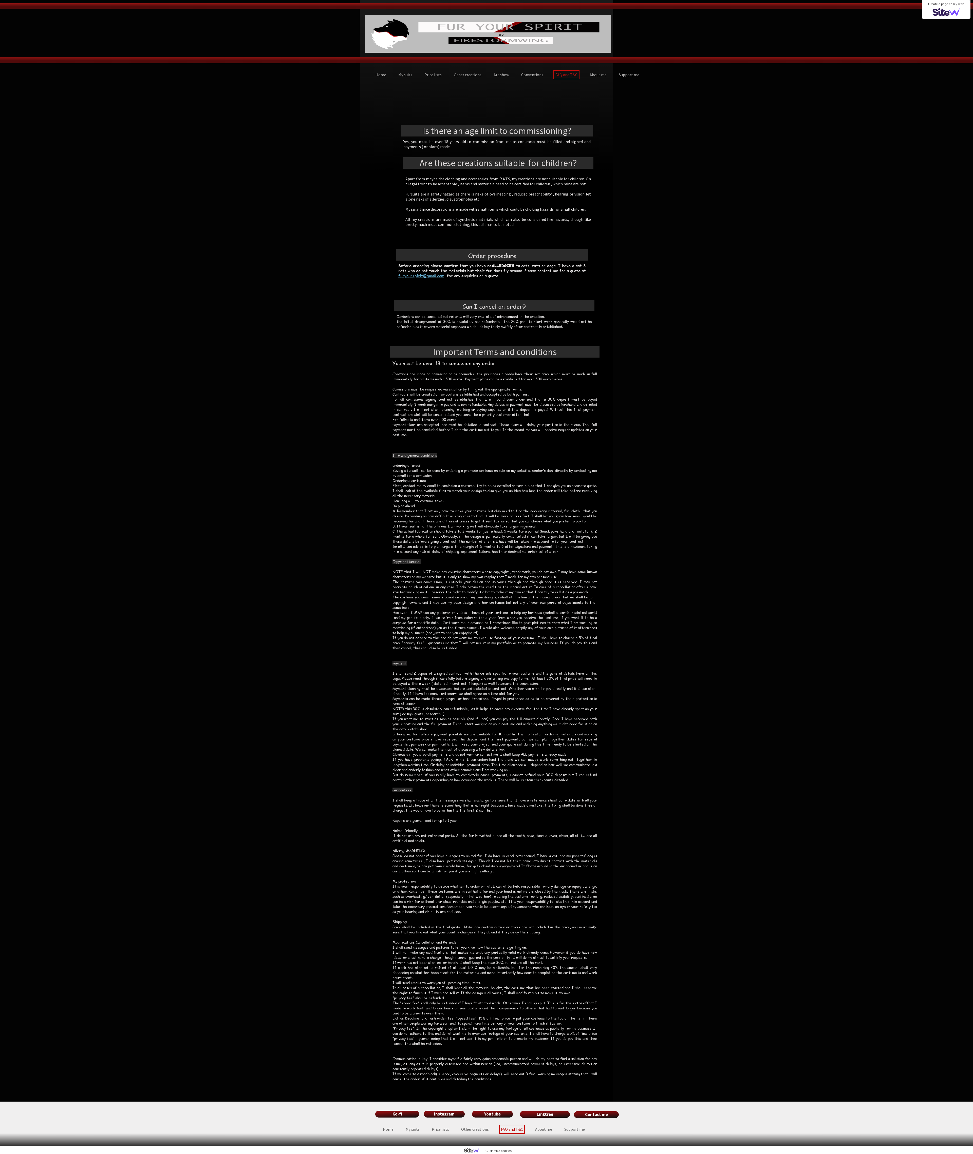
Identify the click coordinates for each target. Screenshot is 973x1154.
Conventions (532, 74)
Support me (629, 74)
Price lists (433, 74)
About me (598, 74)
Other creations (467, 74)
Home (381, 74)
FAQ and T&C (566, 74)
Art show (501, 74)
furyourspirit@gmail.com (421, 276)
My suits (405, 74)
